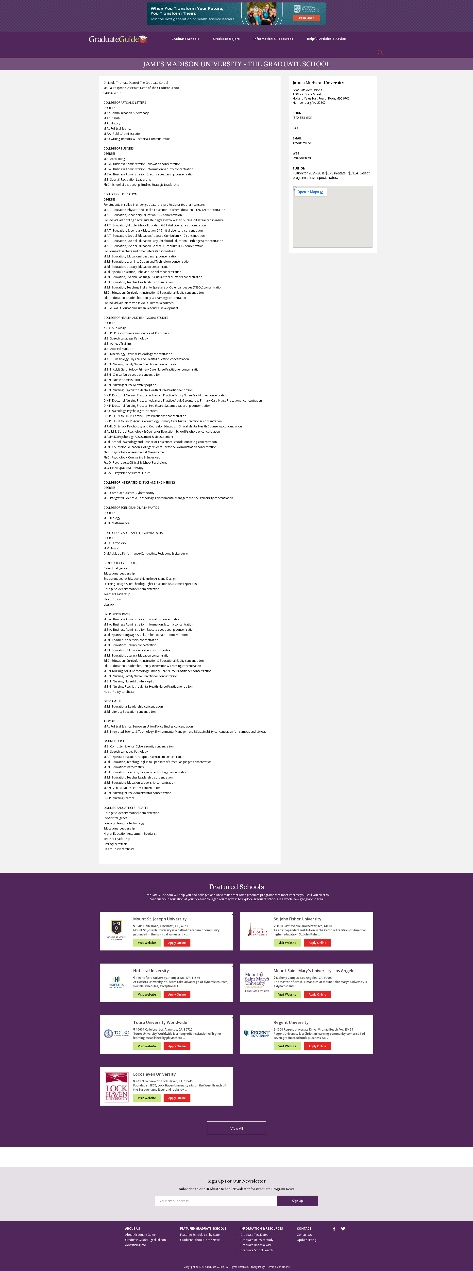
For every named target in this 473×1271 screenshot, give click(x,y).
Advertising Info (135, 1245)
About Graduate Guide (140, 1235)
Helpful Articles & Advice (326, 39)
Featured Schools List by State (200, 1235)
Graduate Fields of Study (256, 1240)
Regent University (291, 1022)
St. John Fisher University (297, 919)
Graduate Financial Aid (255, 1245)
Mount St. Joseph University (160, 919)
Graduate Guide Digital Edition (145, 1240)
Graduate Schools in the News (200, 1240)
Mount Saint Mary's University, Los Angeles (315, 970)
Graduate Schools (185, 39)
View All (236, 1128)
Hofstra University (151, 970)
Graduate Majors (226, 39)
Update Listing (306, 1240)
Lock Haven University (154, 1074)
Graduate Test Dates (254, 1235)
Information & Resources (273, 39)
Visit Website (147, 943)
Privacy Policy (257, 1267)
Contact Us (304, 1235)
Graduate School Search (256, 1250)
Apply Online (177, 943)
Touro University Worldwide (160, 1022)
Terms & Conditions (278, 1267)
